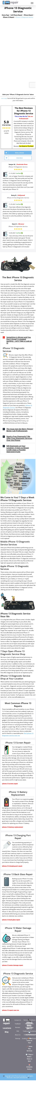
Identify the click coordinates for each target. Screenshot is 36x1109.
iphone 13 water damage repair (12, 965)
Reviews (17, 1027)
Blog (6, 1032)
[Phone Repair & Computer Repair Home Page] (7, 1022)
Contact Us (17, 1020)
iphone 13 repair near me (10, 1010)
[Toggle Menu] (32, 3)
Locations (7, 1028)
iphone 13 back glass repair (11, 919)
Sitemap (17, 1038)
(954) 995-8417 (29, 1025)
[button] (18, 340)
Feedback (18, 1024)
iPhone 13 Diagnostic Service (24, 17)
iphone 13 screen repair (10, 783)
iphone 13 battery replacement (12, 827)
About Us (17, 1035)
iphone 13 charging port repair (12, 866)
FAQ (17, 1031)
